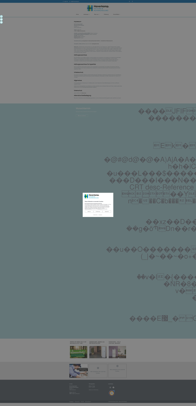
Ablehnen (89, 211)
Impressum (100, 214)
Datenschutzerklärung (88, 208)
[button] (1, 16)
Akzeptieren (107, 211)
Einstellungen (98, 211)
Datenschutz (95, 214)
